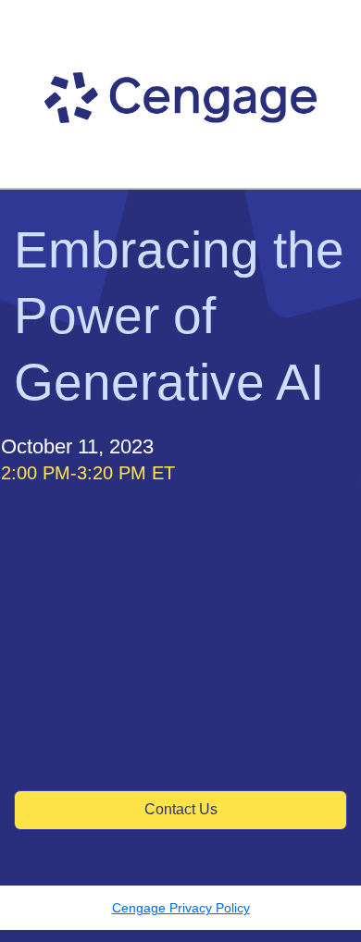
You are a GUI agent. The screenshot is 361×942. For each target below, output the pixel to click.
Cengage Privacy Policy (181, 907)
